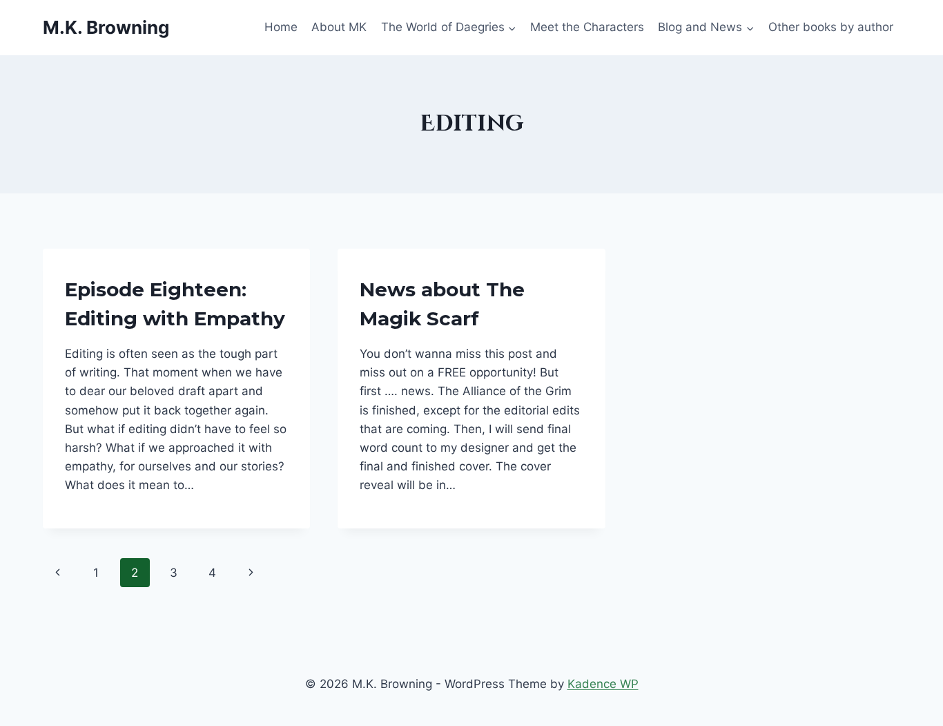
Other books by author (830, 27)
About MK (339, 27)
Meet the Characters (587, 27)
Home (281, 27)
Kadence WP (603, 684)
